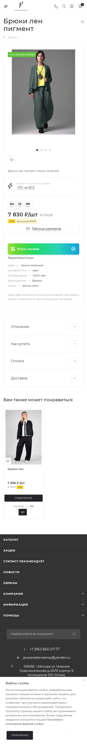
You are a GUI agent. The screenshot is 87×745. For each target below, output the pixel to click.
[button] (37, 150)
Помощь (11, 615)
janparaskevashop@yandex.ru (46, 657)
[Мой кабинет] (72, 7)
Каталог (11, 539)
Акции (9, 550)
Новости (11, 572)
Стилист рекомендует (23, 561)
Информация (15, 604)
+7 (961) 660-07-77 (45, 649)
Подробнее (23, 498)
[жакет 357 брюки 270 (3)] (43, 92)
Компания (13, 593)
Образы (10, 583)
